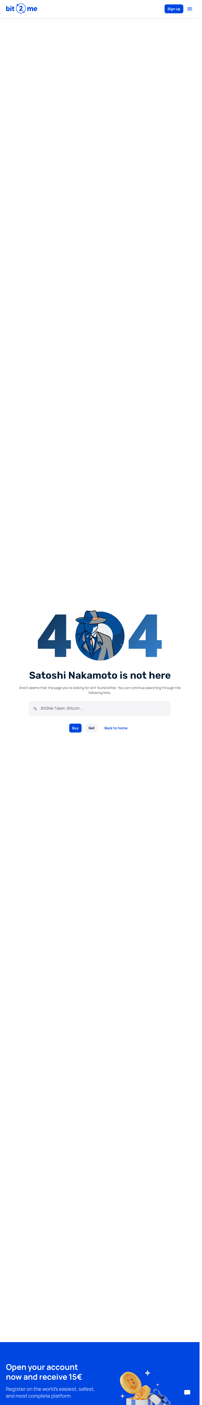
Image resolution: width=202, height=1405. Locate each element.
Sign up (174, 8)
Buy (75, 728)
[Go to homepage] (21, 9)
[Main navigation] (190, 9)
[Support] (187, 1392)
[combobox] (104, 708)
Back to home (115, 728)
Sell (91, 728)
